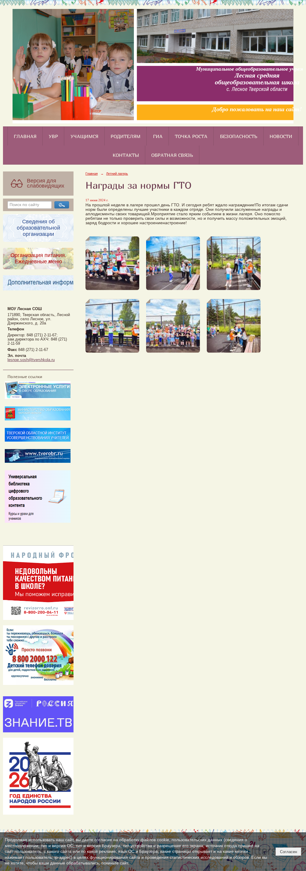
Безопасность (238, 136)
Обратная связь (172, 155)
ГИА (158, 136)
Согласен (288, 852)
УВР (53, 136)
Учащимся (84, 136)
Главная (25, 136)
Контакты (126, 155)
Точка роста (191, 136)
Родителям (125, 136)
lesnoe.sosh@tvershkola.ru (31, 360)
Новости (281, 136)
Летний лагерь (117, 173)
